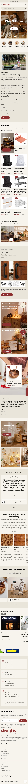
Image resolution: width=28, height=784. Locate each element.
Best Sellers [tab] (9, 130)
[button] (12, 36)
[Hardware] (14, 270)
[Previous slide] (10, 36)
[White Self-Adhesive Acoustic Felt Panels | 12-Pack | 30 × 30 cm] (20, 160)
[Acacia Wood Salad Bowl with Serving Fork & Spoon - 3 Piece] (14, 372)
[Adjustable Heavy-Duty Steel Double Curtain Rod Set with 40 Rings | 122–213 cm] (22, 284)
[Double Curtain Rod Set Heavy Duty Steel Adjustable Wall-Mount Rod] (4, 284)
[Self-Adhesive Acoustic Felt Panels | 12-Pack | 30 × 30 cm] (7, 160)
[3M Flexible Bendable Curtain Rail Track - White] (16, 284)
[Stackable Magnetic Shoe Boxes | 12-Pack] (20, 203)
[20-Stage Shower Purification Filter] (10, 284)
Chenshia (7, 781)
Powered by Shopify (13, 781)
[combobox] (14, 8)
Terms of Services (11, 725)
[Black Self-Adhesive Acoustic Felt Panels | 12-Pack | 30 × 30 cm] (7, 181)
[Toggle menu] (2, 4)
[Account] (23, 4)
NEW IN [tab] (3, 130)
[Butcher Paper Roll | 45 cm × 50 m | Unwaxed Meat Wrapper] (20, 139)
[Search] (25, 8)
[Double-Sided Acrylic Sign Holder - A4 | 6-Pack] (7, 203)
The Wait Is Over (5, 633)
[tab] (4, 252)
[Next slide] (18, 36)
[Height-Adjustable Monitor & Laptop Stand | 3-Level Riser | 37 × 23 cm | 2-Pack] (20, 181)
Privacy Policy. (20, 725)
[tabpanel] (14, 288)
